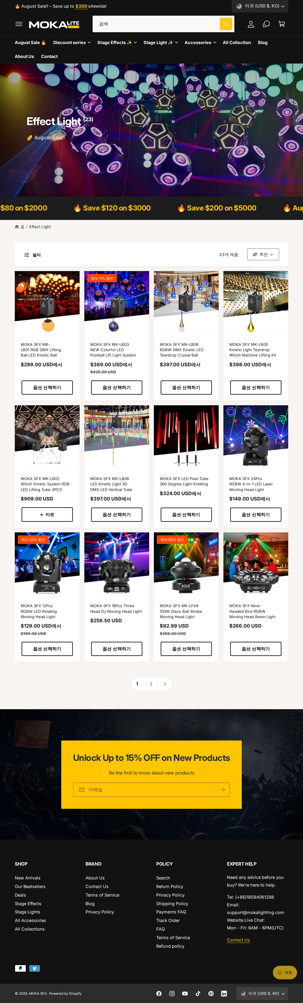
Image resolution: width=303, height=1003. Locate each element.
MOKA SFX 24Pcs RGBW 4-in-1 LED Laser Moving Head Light (251, 484)
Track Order (168, 920)
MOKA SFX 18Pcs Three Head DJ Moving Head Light (116, 608)
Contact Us (97, 886)
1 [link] (137, 684)
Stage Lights (27, 911)
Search (163, 877)
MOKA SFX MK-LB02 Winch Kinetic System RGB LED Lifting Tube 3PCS (45, 484)
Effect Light (40, 226)
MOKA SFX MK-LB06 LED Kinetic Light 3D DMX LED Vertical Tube (111, 484)
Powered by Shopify (65, 993)
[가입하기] (222, 789)
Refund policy (170, 946)
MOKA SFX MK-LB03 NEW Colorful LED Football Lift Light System (113, 350)
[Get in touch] (266, 24)
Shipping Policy (172, 903)
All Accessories (30, 920)
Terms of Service (102, 894)
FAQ (160, 928)
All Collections (30, 928)
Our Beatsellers (30, 886)
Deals (20, 894)
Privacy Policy (100, 911)
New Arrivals (28, 877)
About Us (95, 877)
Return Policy (169, 886)
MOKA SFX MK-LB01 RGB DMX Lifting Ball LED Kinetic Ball (41, 350)
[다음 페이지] (165, 684)
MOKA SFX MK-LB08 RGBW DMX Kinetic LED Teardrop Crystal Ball (182, 350)
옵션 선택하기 (47, 387)
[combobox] (163, 24)
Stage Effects (28, 903)
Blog (90, 903)
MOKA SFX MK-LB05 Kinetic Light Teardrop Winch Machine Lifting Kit (252, 350)
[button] (19, 24)
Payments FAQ (171, 911)
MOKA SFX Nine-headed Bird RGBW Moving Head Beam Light (252, 611)
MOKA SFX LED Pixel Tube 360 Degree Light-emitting (184, 481)
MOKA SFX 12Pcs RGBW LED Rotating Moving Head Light (39, 611)
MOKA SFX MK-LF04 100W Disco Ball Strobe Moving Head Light (181, 611)
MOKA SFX (38, 993)
